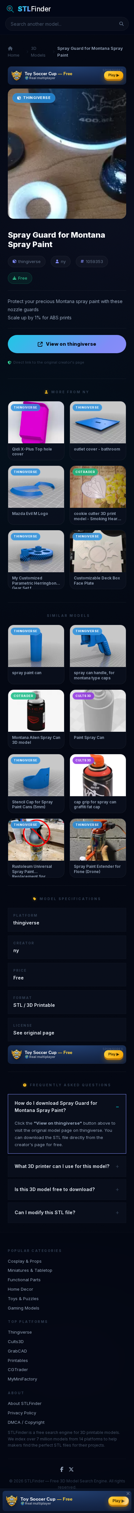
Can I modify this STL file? (45, 1212)
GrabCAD (17, 1350)
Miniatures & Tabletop (30, 1270)
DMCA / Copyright (26, 1422)
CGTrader (18, 1369)
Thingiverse (20, 1332)
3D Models (38, 52)
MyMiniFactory (22, 1378)
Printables (18, 1360)
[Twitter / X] (71, 1469)
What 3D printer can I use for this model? (62, 1166)
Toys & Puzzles (23, 1298)
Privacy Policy (22, 1412)
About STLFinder (25, 1403)
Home (14, 55)
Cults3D (16, 1341)
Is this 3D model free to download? (55, 1189)
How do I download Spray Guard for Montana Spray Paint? (56, 1106)
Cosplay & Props (25, 1261)
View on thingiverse (71, 344)
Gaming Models (23, 1308)
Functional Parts (24, 1279)
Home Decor (20, 1289)
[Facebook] (61, 1469)
